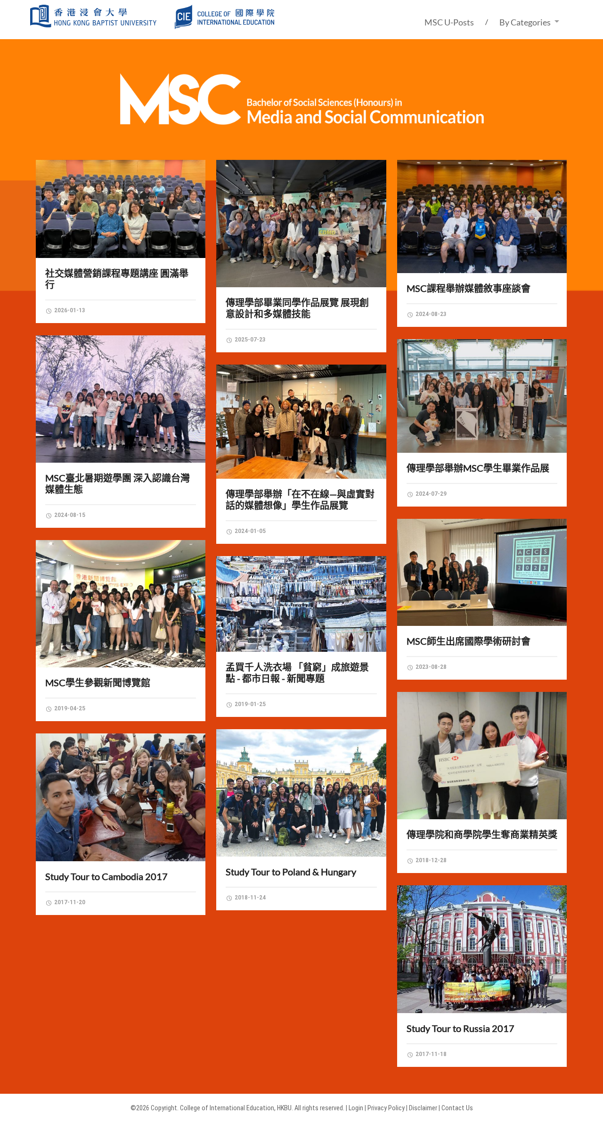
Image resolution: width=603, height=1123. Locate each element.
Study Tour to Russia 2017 (460, 1028)
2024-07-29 (430, 493)
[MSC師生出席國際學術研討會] (482, 572)
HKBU (284, 1108)
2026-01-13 (69, 310)
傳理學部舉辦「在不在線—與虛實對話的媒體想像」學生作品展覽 (300, 499)
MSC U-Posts (449, 22)
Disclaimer (423, 1108)
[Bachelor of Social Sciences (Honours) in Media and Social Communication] (301, 124)
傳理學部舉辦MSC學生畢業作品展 (478, 468)
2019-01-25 (249, 703)
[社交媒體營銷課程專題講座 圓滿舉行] (121, 209)
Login (356, 1108)
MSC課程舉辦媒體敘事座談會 (468, 288)
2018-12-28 (430, 860)
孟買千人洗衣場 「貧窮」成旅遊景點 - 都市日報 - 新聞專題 (297, 672)
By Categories (525, 22)
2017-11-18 (430, 1053)
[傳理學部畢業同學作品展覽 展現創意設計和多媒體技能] (301, 223)
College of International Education (227, 1108)
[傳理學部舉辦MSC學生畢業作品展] (482, 395)
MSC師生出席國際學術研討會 (468, 641)
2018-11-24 (249, 897)
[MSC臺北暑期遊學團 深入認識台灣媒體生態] (121, 399)
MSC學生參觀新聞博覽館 (97, 682)
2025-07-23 (249, 339)
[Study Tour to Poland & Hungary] (301, 793)
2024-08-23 (430, 313)
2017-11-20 (69, 902)
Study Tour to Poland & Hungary (291, 871)
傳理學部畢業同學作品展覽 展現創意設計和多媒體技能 (297, 308)
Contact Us (457, 1108)
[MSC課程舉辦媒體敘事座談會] (482, 216)
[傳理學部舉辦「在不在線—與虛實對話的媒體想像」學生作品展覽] (301, 422)
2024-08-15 (69, 514)
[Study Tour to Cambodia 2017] (121, 797)
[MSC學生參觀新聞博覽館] (121, 603)
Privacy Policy (386, 1108)
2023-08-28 (430, 666)
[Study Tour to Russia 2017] (482, 949)
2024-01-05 (249, 530)
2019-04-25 (69, 708)
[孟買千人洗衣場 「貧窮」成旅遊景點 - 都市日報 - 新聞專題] (301, 604)
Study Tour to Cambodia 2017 (106, 876)
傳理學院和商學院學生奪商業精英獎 (482, 834)
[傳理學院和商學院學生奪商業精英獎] (482, 755)
